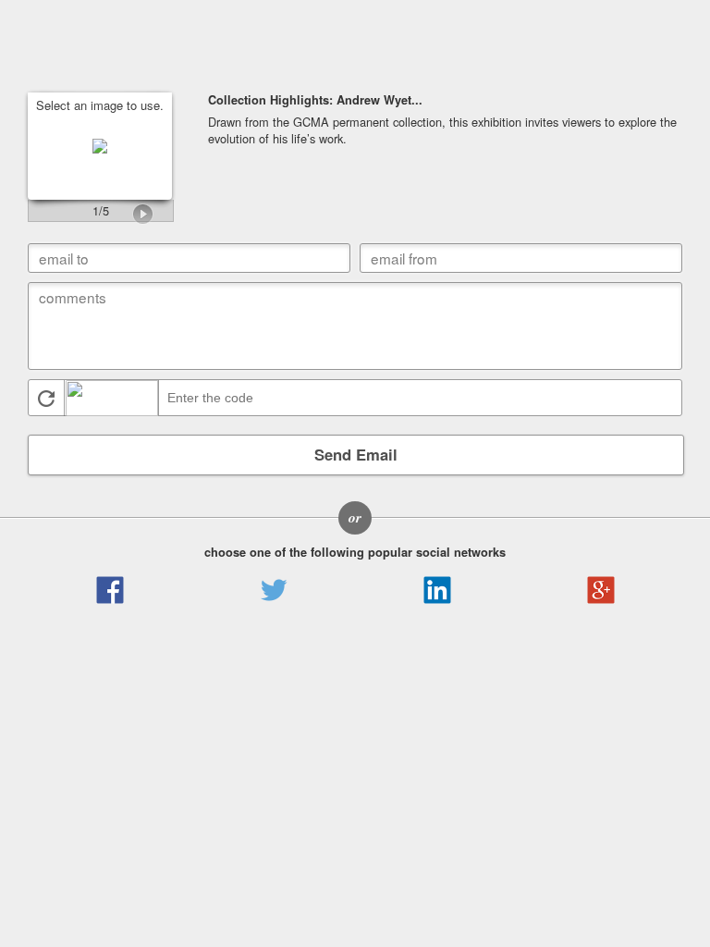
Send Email (356, 454)
